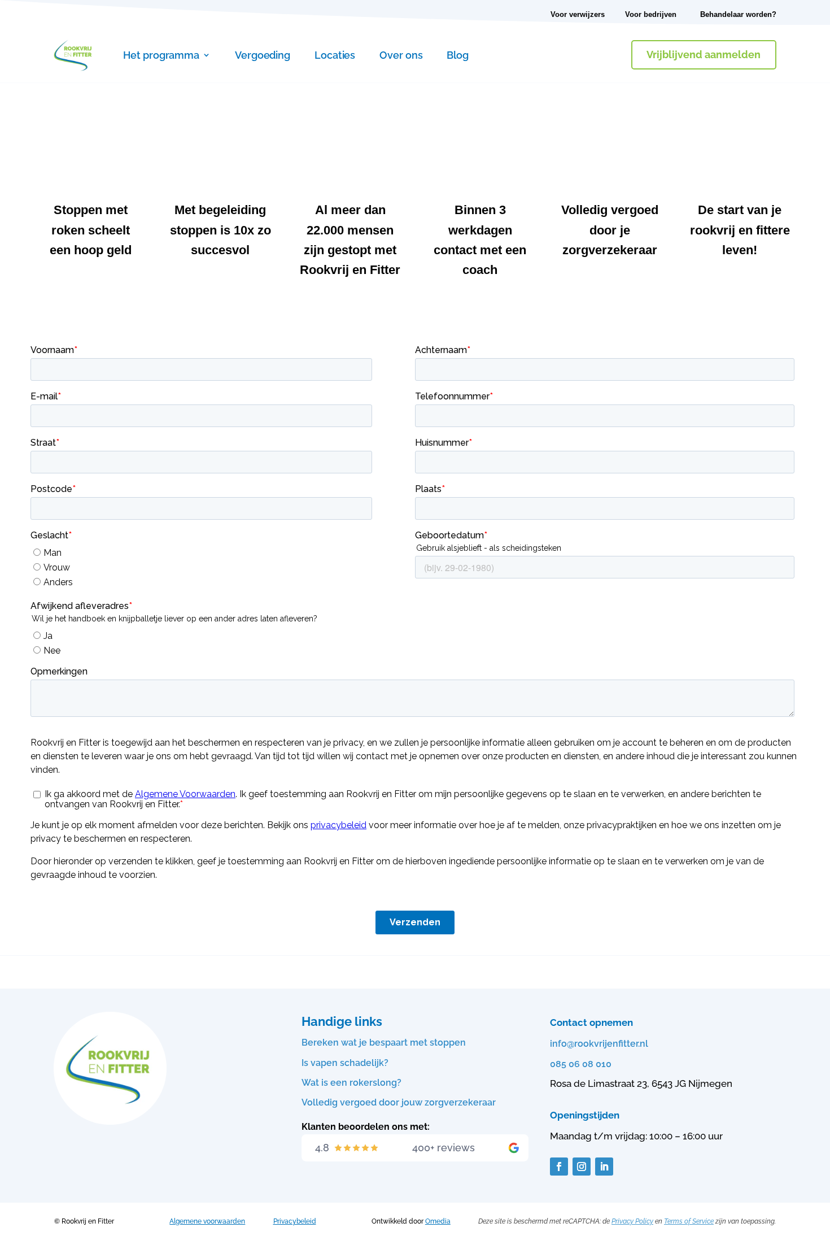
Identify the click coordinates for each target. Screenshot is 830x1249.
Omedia (438, 1221)
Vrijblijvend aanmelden (703, 54)
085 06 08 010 (580, 1064)
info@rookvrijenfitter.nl (599, 1043)
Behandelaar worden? (738, 14)
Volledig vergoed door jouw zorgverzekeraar (399, 1102)
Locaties (334, 55)
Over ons (400, 55)
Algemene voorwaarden (207, 1221)
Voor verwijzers (578, 14)
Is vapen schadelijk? (345, 1062)
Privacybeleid (294, 1221)
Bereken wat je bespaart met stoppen (384, 1042)
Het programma (161, 55)
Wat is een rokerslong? (351, 1082)
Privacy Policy (632, 1221)
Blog (458, 55)
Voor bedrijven (650, 14)
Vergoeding (262, 55)
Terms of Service (689, 1221)
